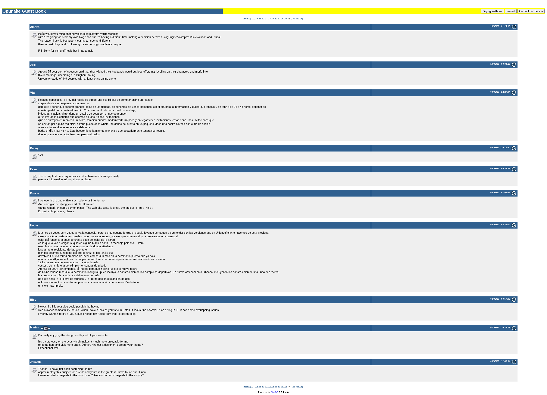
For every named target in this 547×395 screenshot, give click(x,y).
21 (260, 18)
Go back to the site (531, 11)
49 (294, 18)
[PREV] (247, 18)
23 (266, 18)
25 (272, 18)
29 (285, 18)
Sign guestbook (492, 11)
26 (276, 18)
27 (279, 18)
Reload (510, 11)
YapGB (274, 392)
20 (256, 18)
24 (269, 18)
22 (263, 18)
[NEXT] (299, 18)
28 (282, 18)
